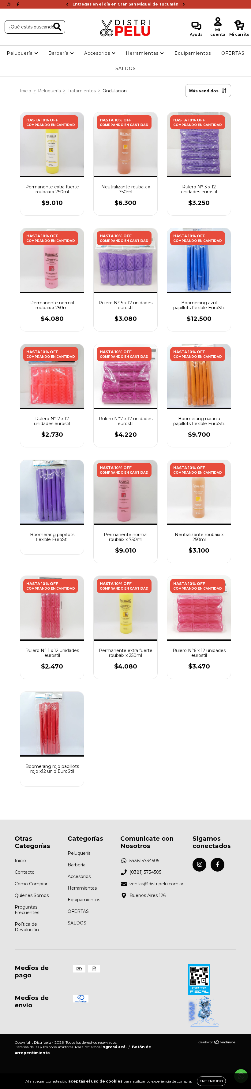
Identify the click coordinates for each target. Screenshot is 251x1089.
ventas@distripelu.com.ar (156, 884)
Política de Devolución (27, 926)
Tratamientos (82, 91)
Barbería (59, 53)
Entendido (211, 1081)
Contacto (25, 872)
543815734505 (144, 860)
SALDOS (125, 68)
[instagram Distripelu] (9, 4)
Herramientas (143, 53)
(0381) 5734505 (145, 872)
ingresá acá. (113, 1047)
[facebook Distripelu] (18, 4)
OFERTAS (233, 53)
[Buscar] (57, 27)
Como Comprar (31, 884)
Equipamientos (192, 53)
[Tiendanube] (217, 1042)
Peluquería (20, 53)
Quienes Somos (32, 895)
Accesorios (98, 53)
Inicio (25, 91)
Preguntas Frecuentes (27, 909)
